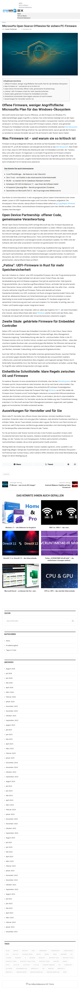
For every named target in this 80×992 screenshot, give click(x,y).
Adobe (8, 950)
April (9, 687)
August (10, 669)
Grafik (55, 954)
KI (25, 958)
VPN (43, 968)
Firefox (38, 954)
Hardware (64, 954)
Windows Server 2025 (53, 972)
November (12, 711)
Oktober (11, 716)
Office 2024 (26, 965)
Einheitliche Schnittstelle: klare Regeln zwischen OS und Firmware (28, 96)
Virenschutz (35, 968)
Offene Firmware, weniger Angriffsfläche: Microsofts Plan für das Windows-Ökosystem (36, 84)
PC (59, 310)
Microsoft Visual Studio (28, 961)
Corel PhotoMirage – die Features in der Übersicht (26, 174)
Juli (9, 673)
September (12, 720)
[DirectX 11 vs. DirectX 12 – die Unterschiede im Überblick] (20, 543)
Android (15, 950)
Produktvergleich (25, 7)
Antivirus (25, 950)
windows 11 (9, 972)
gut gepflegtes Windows (65, 203)
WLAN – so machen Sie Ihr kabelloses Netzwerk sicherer (28, 181)
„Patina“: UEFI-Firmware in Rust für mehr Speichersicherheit (26, 91)
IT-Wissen (8, 958)
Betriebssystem (71, 127)
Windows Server (22, 972)
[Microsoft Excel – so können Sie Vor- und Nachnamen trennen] (20, 576)
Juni (9, 678)
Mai (9, 683)
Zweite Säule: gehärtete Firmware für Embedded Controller (26, 94)
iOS (71, 954)
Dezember (12, 706)
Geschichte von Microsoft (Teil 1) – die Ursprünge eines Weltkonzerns (33, 190)
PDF (59, 965)
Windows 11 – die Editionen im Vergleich (20, 528)
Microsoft (42, 958)
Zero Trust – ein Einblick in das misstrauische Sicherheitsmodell (31, 177)
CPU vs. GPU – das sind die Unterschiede (59, 591)
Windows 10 (61, 968)
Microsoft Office (68, 958)
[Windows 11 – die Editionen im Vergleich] (20, 512)
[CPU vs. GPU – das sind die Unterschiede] (59, 576)
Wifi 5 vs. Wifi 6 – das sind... (59, 528)
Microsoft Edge (54, 958)
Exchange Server (27, 954)
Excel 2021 (16, 954)
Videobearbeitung (21, 968)
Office (8, 965)
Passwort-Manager (49, 965)
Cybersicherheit (68, 950)
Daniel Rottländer (11, 29)
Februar (11, 697)
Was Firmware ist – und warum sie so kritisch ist (22, 86)
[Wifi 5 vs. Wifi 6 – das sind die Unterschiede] (59, 512)
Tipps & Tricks (22, 16)
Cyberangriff (43, 950)
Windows (41, 313)
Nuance (65, 961)
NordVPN (56, 961)
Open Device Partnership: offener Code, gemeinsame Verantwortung (29, 89)
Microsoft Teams (11, 961)
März (10, 692)
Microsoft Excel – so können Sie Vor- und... (20, 591)
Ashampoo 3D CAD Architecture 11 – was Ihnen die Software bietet (32, 184)
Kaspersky (18, 958)
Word (65, 972)
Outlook (36, 965)
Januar (10, 701)
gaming (46, 954)
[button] (40, 10)
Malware (32, 958)
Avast (33, 950)
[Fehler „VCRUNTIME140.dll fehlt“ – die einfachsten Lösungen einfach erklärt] (59, 543)
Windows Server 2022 (36, 972)
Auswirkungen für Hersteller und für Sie (19, 99)
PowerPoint (68, 965)
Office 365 (16, 965)
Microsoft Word (44, 961)
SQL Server (9, 968)
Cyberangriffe (55, 950)
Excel (7, 954)
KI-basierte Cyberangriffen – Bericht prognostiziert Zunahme (30, 187)
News (19, 14)
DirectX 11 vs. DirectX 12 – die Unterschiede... (20, 558)
